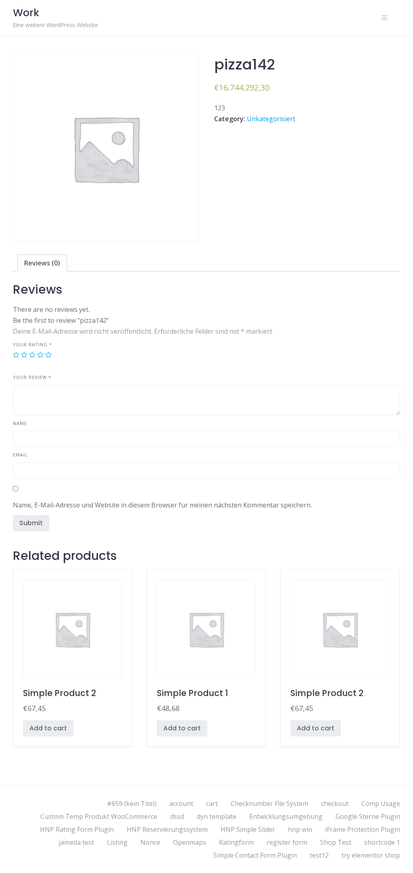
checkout (334, 803)
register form (287, 842)
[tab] (42, 263)
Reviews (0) (42, 263)
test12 (319, 855)
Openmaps (189, 842)
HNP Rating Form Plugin (77, 829)
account (181, 803)
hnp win (300, 829)
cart (212, 803)
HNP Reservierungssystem (167, 829)
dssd (177, 816)
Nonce (150, 842)
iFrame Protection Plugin (362, 829)
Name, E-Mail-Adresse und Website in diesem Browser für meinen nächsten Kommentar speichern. (162, 505)
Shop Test (335, 842)
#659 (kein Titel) (131, 803)
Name (20, 423)
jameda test (76, 842)
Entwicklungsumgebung (286, 816)
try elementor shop (371, 855)
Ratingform (236, 842)
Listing (117, 842)
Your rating (32, 344)
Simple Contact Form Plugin (255, 855)
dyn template (216, 816)
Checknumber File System (269, 803)
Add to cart (48, 728)
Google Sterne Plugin (368, 816)
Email (20, 455)
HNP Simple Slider (248, 829)
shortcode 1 (382, 842)
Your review (32, 377)
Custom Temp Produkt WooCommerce (98, 816)
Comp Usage (380, 803)
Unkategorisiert (271, 118)
